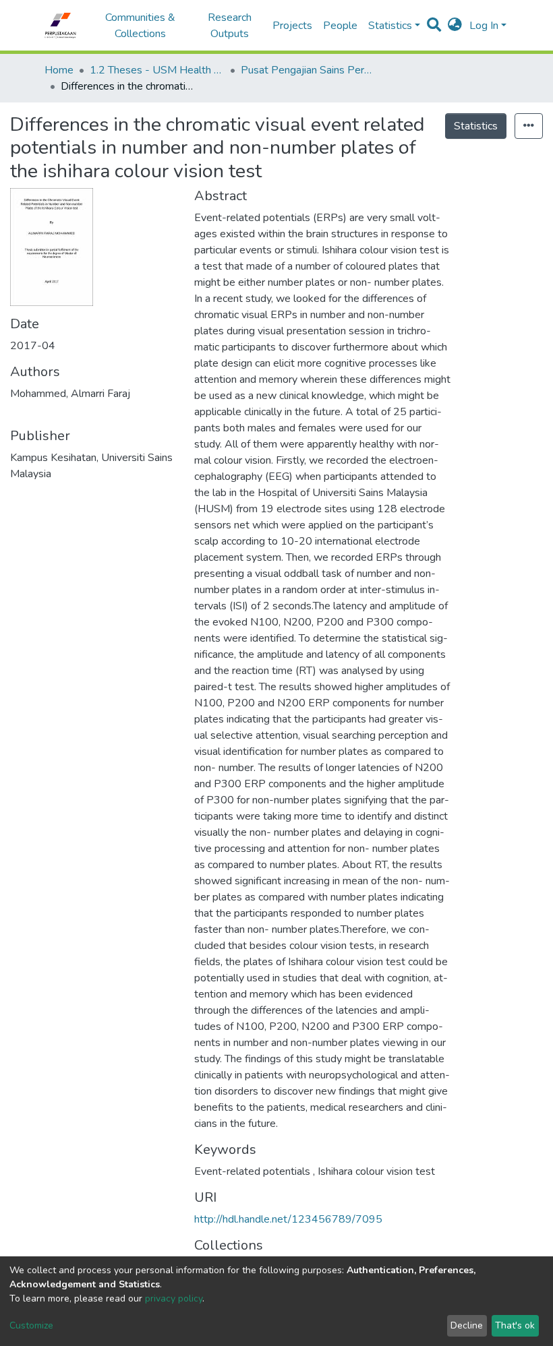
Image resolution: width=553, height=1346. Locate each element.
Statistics (476, 126)
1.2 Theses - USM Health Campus (157, 70)
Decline (466, 1325)
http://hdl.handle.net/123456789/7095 (288, 1219)
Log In (483, 25)
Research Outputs (230, 25)
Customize (31, 1325)
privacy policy (173, 1298)
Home (59, 70)
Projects (292, 25)
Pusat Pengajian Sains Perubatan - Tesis (308, 70)
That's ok (515, 1325)
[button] (455, 26)
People (340, 25)
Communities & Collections (140, 25)
